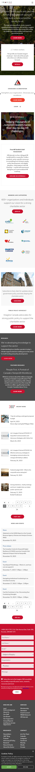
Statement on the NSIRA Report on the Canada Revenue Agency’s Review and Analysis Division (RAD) (17, 535)
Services (23, 705)
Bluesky (22, 743)
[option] (17, 94)
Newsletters (7, 734)
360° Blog (6, 736)
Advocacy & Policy (9, 740)
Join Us (17, 211)
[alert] (17, 760)
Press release (7, 546)
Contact (23, 730)
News (5, 530)
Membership (24, 708)
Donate (22, 747)
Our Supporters (8, 718)
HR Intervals (24, 717)
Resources (7, 730)
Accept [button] (9, 767)
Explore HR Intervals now (17, 176)
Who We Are (7, 705)
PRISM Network (25, 715)
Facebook (23, 740)
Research (6, 743)
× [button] (33, 751)
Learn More (17, 38)
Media (22, 745)
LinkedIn (23, 736)
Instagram (23, 738)
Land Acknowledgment (9, 709)
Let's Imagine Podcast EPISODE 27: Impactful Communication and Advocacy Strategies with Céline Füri (21, 435)
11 (17, 506)
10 (13, 506)
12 (21, 506)
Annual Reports (8, 721)
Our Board (6, 716)
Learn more (17, 391)
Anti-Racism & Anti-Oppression (9, 723)
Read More (19, 763)
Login (17, 107)
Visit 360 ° (17, 516)
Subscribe (17, 301)
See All (17, 617)
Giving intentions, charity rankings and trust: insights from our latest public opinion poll (20, 487)
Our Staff (6, 714)
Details (17, 64)
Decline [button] (25, 767)
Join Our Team (24, 734)
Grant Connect (25, 713)
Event (4, 562)
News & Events (8, 745)
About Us (6, 712)
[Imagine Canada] (7, 3)
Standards (23, 710)
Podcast (5, 738)
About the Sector (8, 747)
